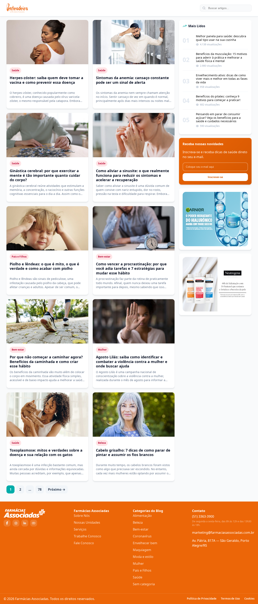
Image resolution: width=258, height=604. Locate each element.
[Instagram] (15, 523)
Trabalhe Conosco (87, 536)
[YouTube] (33, 523)
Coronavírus (142, 536)
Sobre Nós (82, 515)
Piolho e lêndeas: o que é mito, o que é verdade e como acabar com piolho (44, 266)
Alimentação (142, 515)
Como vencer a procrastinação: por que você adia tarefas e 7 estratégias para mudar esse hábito (131, 268)
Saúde (137, 577)
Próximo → (56, 489)
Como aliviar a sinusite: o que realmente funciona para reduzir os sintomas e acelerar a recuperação (132, 175)
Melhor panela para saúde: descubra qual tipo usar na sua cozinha (221, 37)
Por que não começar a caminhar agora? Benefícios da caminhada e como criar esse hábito (46, 361)
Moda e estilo (143, 556)
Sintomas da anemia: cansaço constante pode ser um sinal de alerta (132, 80)
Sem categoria (144, 584)
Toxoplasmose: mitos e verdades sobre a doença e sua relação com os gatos (46, 452)
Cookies (249, 598)
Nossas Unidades (87, 522)
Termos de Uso (230, 598)
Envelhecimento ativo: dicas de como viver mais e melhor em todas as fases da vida (222, 78)
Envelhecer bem (145, 543)
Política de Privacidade (201, 598)
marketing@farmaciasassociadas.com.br (223, 532)
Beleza (138, 522)
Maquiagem (142, 550)
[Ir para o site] (36, 513)
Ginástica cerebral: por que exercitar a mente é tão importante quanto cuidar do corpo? (45, 175)
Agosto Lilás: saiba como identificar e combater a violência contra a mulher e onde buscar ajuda (131, 361)
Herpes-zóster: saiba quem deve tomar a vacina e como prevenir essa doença (46, 80)
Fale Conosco (84, 543)
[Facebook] (7, 523)
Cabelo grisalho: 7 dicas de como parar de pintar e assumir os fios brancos (133, 452)
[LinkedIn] (24, 523)
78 (40, 489)
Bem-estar (141, 529)
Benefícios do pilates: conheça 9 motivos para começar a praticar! (218, 98)
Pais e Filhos (142, 570)
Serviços (80, 529)
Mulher (138, 563)
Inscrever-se (215, 177)
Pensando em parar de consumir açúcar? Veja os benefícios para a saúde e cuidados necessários (218, 117)
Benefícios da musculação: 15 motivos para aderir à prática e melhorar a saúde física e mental (221, 57)
